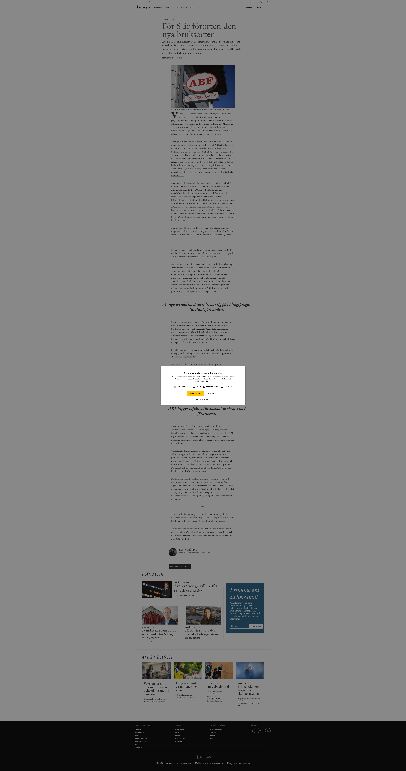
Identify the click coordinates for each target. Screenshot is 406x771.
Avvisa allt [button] (212, 393)
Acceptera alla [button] (195, 393)
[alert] (203, 385)
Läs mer (208, 381)
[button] (203, 399)
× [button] (243, 368)
